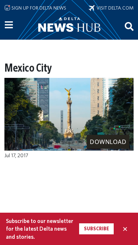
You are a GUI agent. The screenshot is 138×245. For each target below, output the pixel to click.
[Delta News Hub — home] (69, 34)
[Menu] (9, 25)
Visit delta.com (114, 8)
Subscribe (96, 228)
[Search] (129, 26)
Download (108, 142)
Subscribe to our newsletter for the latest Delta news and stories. (39, 228)
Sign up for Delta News (38, 8)
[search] (129, 26)
